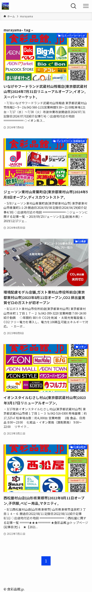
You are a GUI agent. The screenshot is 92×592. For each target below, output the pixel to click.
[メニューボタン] (86, 6)
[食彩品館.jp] (5, 6)
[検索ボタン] (73, 6)
